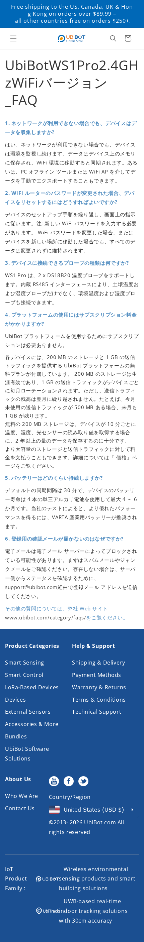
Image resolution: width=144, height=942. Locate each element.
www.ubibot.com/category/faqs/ (45, 617)
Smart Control (24, 675)
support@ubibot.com (31, 587)
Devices (15, 699)
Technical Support (96, 711)
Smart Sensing (24, 662)
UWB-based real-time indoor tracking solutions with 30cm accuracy (93, 911)
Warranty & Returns (99, 687)
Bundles (16, 736)
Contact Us (20, 808)
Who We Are (21, 796)
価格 (121, 457)
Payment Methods (96, 675)
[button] (13, 38)
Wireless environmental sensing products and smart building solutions (97, 878)
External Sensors (28, 711)
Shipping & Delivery (98, 662)
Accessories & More (32, 724)
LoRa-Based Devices (32, 687)
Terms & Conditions (99, 699)
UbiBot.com (100, 822)
